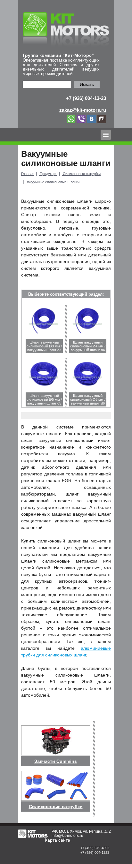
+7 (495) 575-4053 (94, 848)
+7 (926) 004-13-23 (86, 98)
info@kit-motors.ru (67, 835)
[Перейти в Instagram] (101, 118)
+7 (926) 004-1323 (94, 852)
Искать (87, 84)
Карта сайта (57, 840)
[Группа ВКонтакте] (92, 118)
